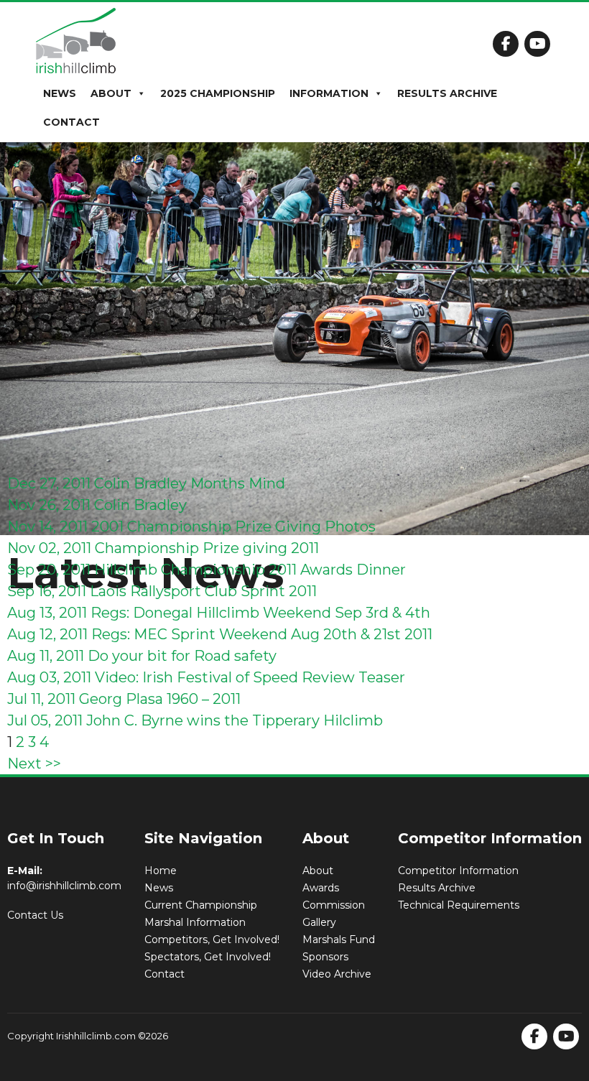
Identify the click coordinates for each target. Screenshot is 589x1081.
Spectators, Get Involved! (207, 956)
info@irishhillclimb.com (64, 885)
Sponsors (325, 956)
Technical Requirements (458, 905)
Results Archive (447, 93)
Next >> (34, 763)
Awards (320, 887)
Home (160, 870)
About (111, 93)
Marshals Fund (338, 939)
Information (328, 93)
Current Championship (200, 905)
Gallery (319, 922)
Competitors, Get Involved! (211, 939)
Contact (71, 122)
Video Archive (336, 974)
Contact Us (35, 915)
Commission (333, 905)
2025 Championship (217, 93)
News (59, 93)
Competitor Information (458, 870)
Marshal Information (195, 922)
